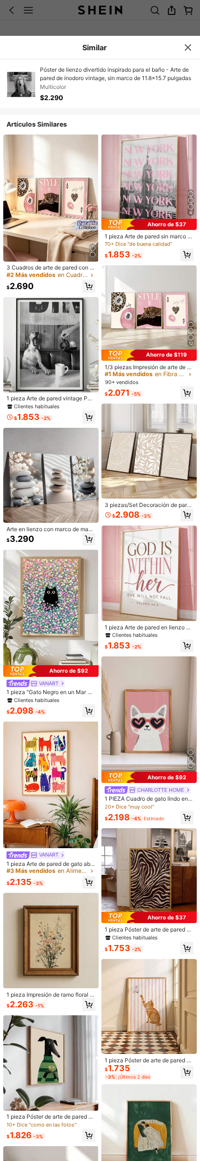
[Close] (188, 47)
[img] (51, 670)
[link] (51, 267)
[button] (88, 286)
